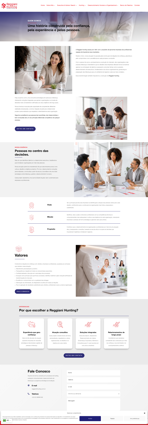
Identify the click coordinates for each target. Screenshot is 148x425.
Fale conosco (23, 291)
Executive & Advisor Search (66, 5)
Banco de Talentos (126, 5)
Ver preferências (134, 418)
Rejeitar (112, 418)
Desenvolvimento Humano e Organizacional (102, 5)
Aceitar (90, 418)
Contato (137, 5)
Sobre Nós (50, 5)
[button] (144, 413)
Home (43, 5)
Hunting (81, 5)
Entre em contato (25, 128)
